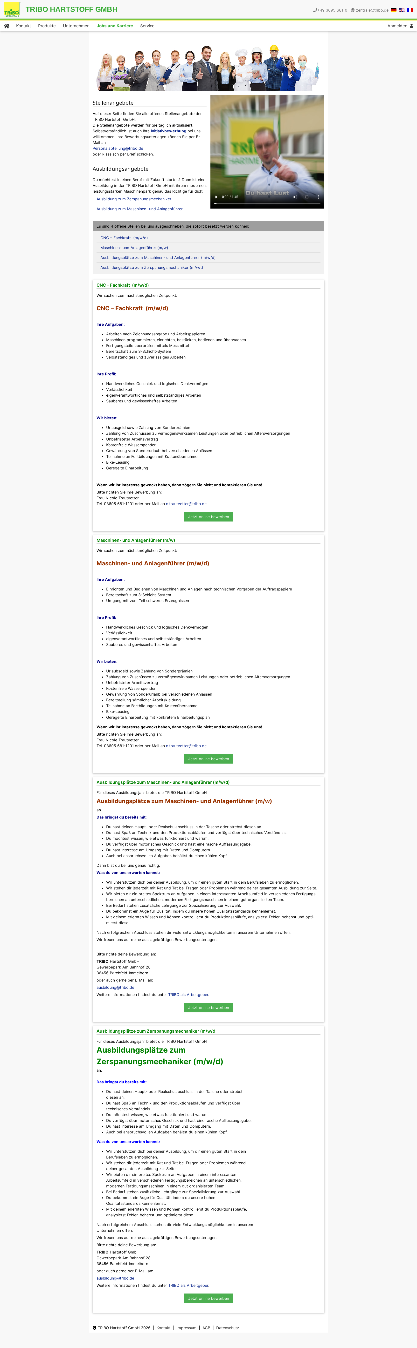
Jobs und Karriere (115, 25)
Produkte (47, 25)
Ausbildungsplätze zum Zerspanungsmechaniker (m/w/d (151, 267)
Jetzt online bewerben (208, 516)
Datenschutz (227, 1327)
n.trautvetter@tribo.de (186, 503)
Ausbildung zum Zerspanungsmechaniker (134, 198)
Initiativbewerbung (168, 131)
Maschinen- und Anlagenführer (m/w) (134, 247)
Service (147, 25)
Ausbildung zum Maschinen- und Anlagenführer (140, 208)
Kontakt (23, 25)
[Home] (6, 25)
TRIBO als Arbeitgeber (188, 994)
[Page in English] (402, 10)
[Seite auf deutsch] (393, 10)
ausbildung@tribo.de (115, 987)
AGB (206, 1327)
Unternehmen (76, 25)
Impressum (186, 1327)
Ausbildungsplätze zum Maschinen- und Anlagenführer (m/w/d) (158, 257)
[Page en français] (410, 10)
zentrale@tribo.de (372, 10)
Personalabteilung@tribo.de (118, 148)
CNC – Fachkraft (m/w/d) (124, 237)
